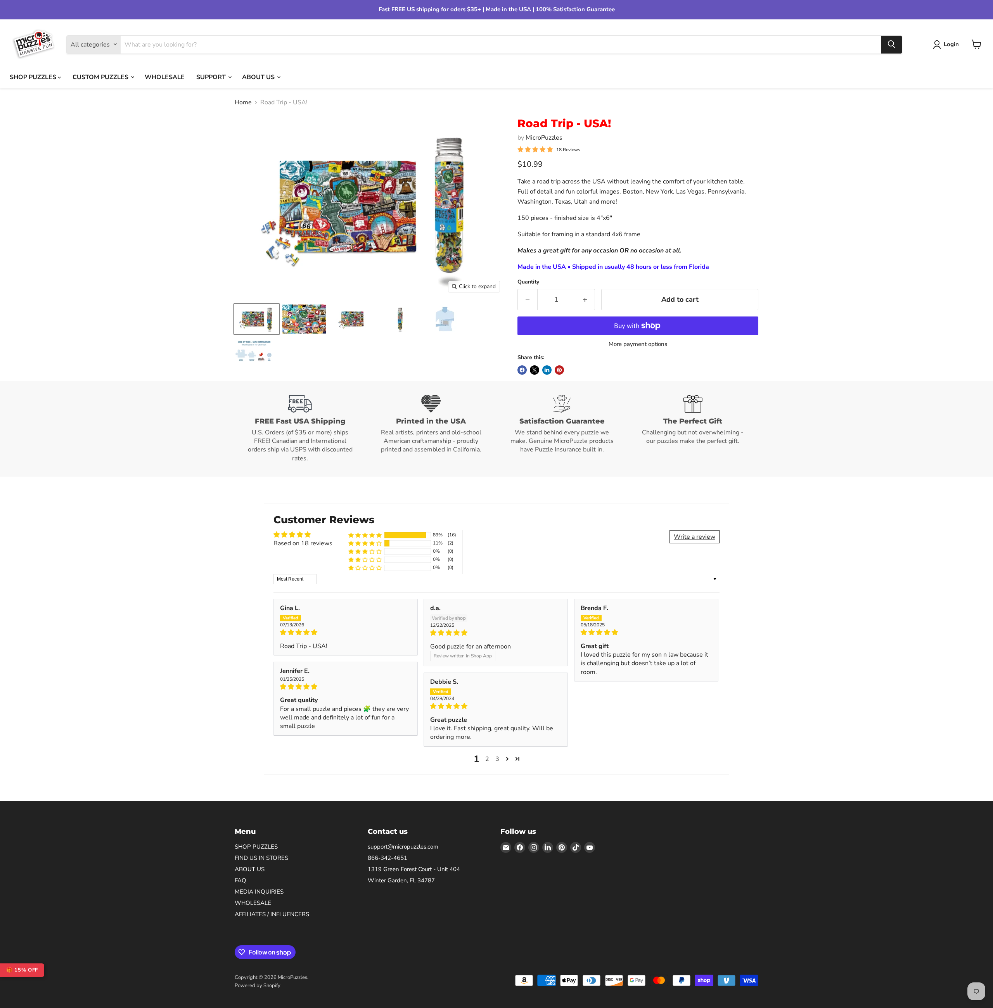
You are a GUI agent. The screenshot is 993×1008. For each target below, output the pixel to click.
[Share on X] (534, 370)
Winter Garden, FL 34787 (401, 880)
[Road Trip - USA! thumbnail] (256, 319)
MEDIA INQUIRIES (259, 892)
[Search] (891, 44)
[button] (365, 535)
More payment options (638, 344)
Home (243, 102)
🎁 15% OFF (22, 970)
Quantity (528, 282)
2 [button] (487, 759)
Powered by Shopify (257, 985)
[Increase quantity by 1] (585, 299)
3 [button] (497, 759)
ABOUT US (259, 77)
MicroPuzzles (544, 137)
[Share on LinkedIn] (547, 370)
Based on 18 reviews (302, 543)
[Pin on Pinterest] (559, 370)
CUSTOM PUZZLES (101, 77)
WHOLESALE (165, 77)
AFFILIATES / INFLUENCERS (272, 914)
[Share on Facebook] (522, 370)
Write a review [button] (694, 537)
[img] (345, 632)
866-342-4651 (387, 858)
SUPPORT (211, 77)
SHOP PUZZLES (34, 77)
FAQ (240, 880)
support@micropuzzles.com (403, 847)
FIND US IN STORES (261, 858)
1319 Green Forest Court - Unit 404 (414, 869)
